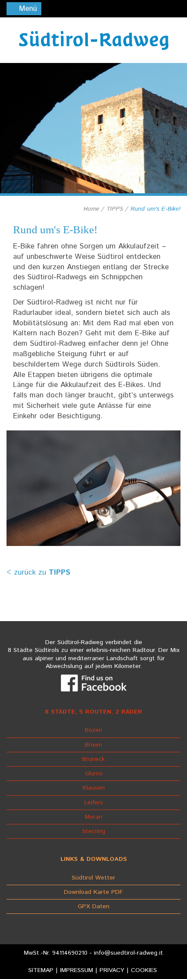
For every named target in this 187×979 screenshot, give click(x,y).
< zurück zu (38, 572)
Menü (27, 8)
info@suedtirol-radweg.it (128, 953)
